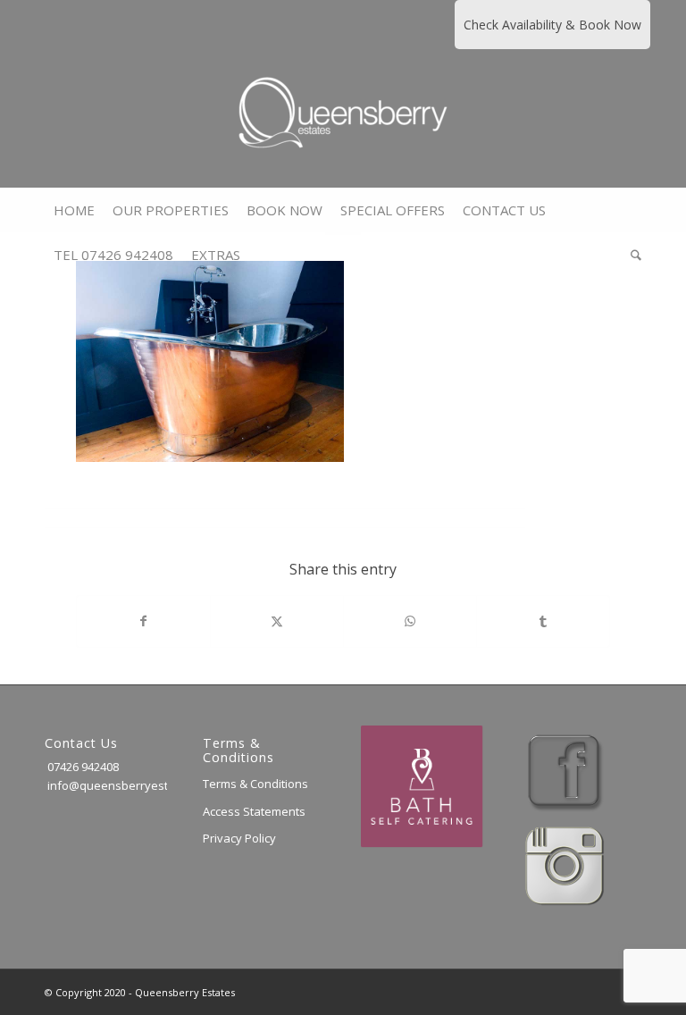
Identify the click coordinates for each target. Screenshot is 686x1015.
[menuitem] (74, 210)
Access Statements (254, 811)
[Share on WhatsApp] (410, 621)
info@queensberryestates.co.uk (134, 785)
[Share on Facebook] (143, 621)
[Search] (631, 254)
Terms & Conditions (255, 784)
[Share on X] (277, 621)
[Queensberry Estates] (343, 118)
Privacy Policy (239, 838)
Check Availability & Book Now (552, 24)
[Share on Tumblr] (543, 621)
